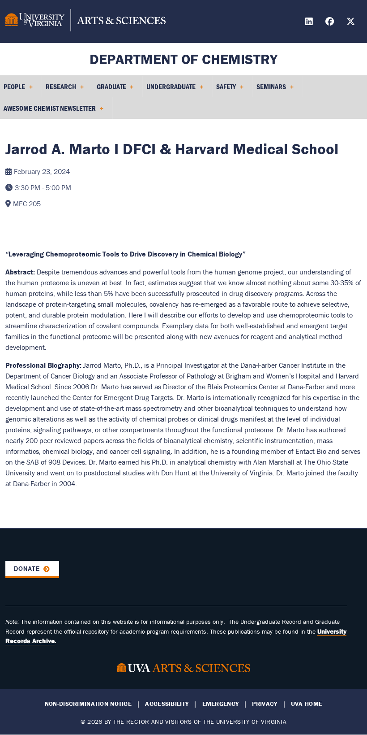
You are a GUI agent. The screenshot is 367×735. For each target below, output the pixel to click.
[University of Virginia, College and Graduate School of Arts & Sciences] (85, 21)
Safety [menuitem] (224, 89)
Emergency (220, 704)
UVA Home (306, 704)
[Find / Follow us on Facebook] (330, 23)
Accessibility (166, 704)
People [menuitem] (12, 89)
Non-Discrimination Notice (88, 704)
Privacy (264, 704)
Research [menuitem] (59, 89)
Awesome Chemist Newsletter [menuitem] (48, 111)
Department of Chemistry (183, 59)
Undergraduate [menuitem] (169, 89)
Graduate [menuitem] (109, 89)
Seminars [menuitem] (269, 89)
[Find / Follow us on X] (351, 23)
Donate (27, 569)
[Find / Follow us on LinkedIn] (310, 23)
